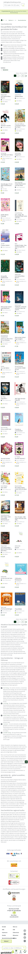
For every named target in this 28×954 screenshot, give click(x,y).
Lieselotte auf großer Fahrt (20, 126)
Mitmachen (15, 935)
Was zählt (4, 488)
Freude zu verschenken (19, 430)
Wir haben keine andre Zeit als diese (21, 488)
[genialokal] (7, 952)
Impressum (4, 932)
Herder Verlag (6, 715)
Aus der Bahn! (5, 368)
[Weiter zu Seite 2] (26, 75)
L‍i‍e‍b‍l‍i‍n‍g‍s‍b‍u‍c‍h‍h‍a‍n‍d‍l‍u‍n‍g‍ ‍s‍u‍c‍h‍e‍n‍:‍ (12, 2)
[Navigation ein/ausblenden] (20, 951)
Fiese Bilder (18, 609)
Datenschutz (16, 932)
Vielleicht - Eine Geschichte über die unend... (20, 308)
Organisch (18, 155)
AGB (14, 929)
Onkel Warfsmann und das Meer (20, 184)
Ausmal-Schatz (5, 458)
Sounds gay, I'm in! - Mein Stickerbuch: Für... (7, 185)
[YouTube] (24, 941)
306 (23, 75)
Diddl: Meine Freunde (4, 215)
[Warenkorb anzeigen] (24, 952)
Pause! (17, 548)
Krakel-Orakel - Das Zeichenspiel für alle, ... (20, 246)
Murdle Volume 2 (20, 458)
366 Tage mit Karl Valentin (20, 399)
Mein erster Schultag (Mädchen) (6, 307)
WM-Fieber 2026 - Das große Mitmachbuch (6, 518)
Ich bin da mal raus (6, 578)
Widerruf (6, 941)
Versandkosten (17, 910)
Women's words (6, 126)
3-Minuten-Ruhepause (18, 579)
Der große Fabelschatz (4, 277)
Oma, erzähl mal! (6, 429)
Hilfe (3, 929)
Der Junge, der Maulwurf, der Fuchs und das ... (21, 216)
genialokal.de (6, 11)
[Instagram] (24, 937)
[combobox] (12, 948)
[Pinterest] (24, 934)
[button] (16, 952)
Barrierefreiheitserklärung (7, 938)
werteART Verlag (7, 732)
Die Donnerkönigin (6, 609)
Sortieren (3, 68)
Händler (4, 935)
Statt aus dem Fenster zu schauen (7, 339)
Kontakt (4, 927)
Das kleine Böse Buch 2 (5, 97)
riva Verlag (5, 703)
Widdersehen (19, 96)
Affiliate (15, 938)
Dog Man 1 (4, 398)
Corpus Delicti (5, 245)
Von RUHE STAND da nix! (20, 368)
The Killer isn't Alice (7, 155)
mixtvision (5, 724)
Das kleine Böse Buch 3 (19, 276)
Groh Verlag (6, 688)
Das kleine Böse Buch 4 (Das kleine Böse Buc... (6, 549)
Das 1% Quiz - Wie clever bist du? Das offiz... (20, 518)
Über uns (15, 927)
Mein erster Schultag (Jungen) (20, 338)
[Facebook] (24, 930)
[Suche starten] (24, 948)
